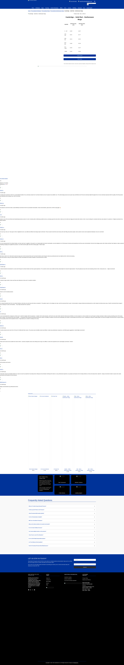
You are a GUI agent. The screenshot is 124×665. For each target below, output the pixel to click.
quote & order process (68, 146)
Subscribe (85, 567)
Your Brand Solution (4, 178)
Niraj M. (1, 337)
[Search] (88, 4)
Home (29, 10)
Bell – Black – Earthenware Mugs (79, 470)
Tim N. (1, 348)
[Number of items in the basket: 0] (94, 1)
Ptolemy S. (2, 227)
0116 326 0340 (74, 1)
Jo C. (1, 214)
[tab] (31, 73)
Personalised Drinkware (36, 10)
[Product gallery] (44, 29)
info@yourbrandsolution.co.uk (88, 586)
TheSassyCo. (75, 662)
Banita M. (2, 325)
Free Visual (80, 59)
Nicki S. (1, 276)
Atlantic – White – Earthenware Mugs (67, 470)
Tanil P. (1, 298)
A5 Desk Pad (56, 469)
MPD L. (1, 251)
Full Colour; (52, 141)
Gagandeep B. (3, 287)
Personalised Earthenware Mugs (57, 10)
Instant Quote (79, 55)
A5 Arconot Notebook (45, 469)
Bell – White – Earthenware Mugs (90, 470)
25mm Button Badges (33, 469)
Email (75, 562)
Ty (0, 311)
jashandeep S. (3, 264)
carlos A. (1, 369)
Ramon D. (2, 203)
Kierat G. (1, 190)
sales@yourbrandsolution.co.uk (86, 1)
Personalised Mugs (46, 10)
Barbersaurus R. (3, 382)
